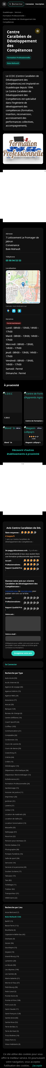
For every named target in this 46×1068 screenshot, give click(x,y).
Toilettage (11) (10, 885)
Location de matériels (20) (15, 814)
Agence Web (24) (11, 695)
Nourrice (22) (10, 836)
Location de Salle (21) (13, 819)
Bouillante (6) (10, 930)
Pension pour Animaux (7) (15, 841)
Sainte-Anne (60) (11, 1018)
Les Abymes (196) (12, 969)
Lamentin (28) (10, 961)
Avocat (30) (9, 704)
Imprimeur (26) (11, 797)
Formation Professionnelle (13, 15)
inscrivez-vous (26, 591)
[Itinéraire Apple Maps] (19, 310)
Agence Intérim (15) (13, 691)
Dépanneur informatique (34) (16, 770)
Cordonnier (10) (11, 740)
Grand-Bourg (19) (12, 956)
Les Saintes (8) (10, 974)
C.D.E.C (7, 417)
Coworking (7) (10, 753)
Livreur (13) (9, 810)
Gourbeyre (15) (11, 947)
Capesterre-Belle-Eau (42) (15, 934)
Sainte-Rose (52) (11, 1022)
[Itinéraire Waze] (13, 310)
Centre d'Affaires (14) (13, 717)
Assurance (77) (11, 700)
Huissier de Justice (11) (14, 792)
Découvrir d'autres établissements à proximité (23, 451)
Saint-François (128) (13, 1013)
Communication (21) (13, 731)
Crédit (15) (9, 761)
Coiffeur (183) (10, 726)
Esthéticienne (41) (12, 779)
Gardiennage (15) (12, 788)
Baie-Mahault (13, 63)
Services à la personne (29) (15, 867)
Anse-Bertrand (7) (12, 912)
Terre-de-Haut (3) (12, 1031)
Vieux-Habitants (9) (12, 1044)
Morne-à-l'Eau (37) (12, 983)
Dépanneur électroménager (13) (18, 775)
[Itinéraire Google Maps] (8, 310)
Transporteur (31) (12, 893)
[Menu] (4, 4)
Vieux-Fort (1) (10, 1040)
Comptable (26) (11, 735)
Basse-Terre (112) (12, 925)
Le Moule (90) (10, 965)
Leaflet (24, 302)
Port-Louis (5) (10, 1005)
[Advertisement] (23, 195)
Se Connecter (11, 664)
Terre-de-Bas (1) (11, 1027)
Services (18, 12)
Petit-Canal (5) (10, 991)
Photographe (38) (12, 849)
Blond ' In (8, 442)
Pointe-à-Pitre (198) (12, 1000)
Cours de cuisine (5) (13, 744)
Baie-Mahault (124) (13, 917)
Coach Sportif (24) (12, 722)
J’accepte (37, 1065)
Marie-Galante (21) (12, 978)
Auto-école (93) (11, 678)
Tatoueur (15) (10, 876)
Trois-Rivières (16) (12, 1035)
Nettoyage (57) (11, 832)
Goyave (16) (9, 952)
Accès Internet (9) (12, 682)
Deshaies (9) (10, 939)
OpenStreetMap (34, 302)
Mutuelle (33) (10, 827)
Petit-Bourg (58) (11, 987)
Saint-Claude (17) (12, 1009)
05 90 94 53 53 (13, 260)
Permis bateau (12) (12, 845)
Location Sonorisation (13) (15, 823)
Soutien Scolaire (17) (13, 871)
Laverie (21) (9, 805)
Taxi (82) (8, 880)
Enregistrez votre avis (23, 653)
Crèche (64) (9, 757)
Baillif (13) (9, 921)
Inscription (39, 4)
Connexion (29, 4)
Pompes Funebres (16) (14, 854)
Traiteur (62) (10, 889)
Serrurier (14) (10, 863)
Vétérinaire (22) (11, 898)
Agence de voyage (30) (14, 687)
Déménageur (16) (12, 766)
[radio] (24, 598)
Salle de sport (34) (12, 858)
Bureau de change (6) (13, 713)
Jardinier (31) (10, 801)
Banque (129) (10, 709)
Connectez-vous (11, 591)
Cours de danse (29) (13, 748)
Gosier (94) (9, 943)
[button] (23, 284)
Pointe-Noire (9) (11, 996)
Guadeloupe (8, 12)
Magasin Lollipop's (32, 442)
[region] (23, 287)
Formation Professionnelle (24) (17, 783)
